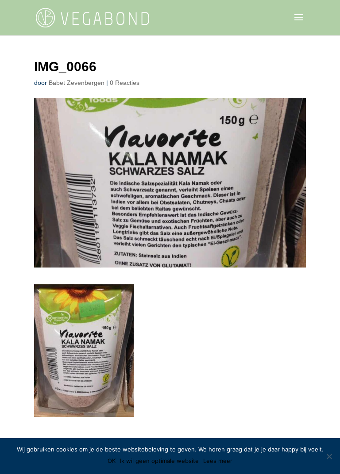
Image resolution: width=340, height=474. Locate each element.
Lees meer (217, 460)
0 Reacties (124, 82)
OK (112, 460)
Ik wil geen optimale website (159, 460)
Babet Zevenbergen (76, 82)
